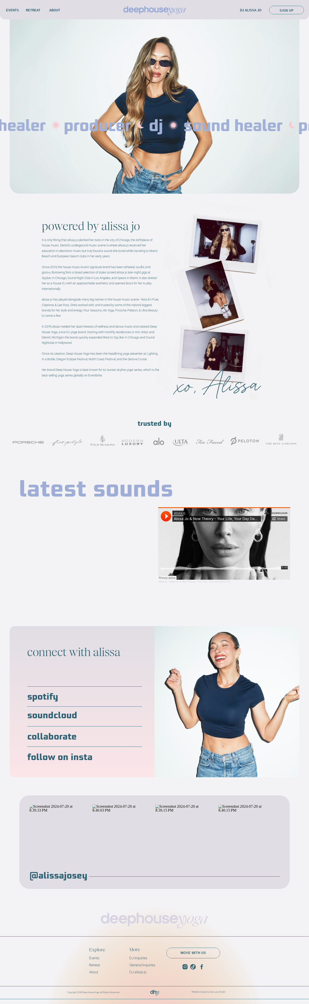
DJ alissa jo (138, 972)
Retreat (95, 965)
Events (94, 958)
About (93, 972)
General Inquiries (142, 965)
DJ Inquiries (138, 958)
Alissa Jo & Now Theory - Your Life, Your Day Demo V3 (199, 581)
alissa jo (162, 581)
